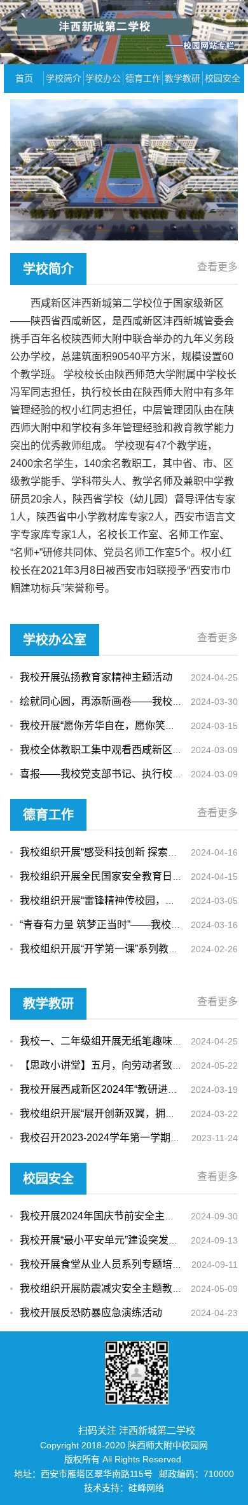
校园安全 (222, 78)
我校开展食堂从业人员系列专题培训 (101, 1264)
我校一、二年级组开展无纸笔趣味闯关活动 (116, 1041)
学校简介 (63, 78)
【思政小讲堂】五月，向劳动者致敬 (101, 1065)
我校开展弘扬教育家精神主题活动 (96, 677)
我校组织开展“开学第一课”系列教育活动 (109, 948)
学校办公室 (103, 83)
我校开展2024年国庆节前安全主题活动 (107, 1215)
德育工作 (143, 78)
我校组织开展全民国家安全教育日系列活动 (116, 876)
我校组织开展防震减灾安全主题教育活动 (111, 1288)
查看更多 (217, 266)
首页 (24, 78)
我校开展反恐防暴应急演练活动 (91, 1312)
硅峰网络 (146, 1488)
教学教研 (182, 78)
